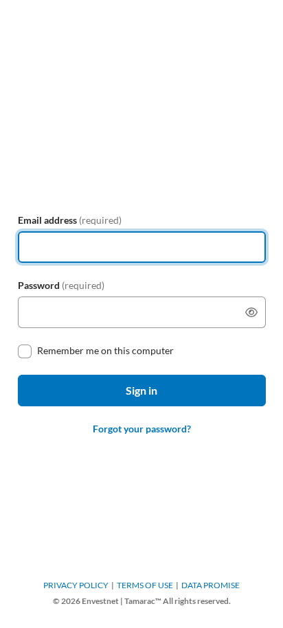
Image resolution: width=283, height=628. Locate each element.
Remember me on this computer (105, 350)
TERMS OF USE (145, 585)
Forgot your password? (142, 428)
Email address (70, 220)
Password (61, 285)
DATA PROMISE (210, 585)
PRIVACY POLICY (76, 585)
